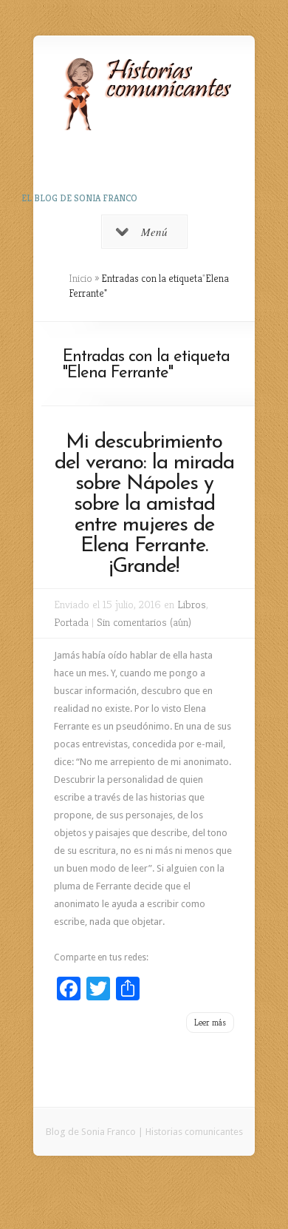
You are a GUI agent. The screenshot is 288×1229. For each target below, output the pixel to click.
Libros (191, 604)
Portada (71, 622)
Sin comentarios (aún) (144, 622)
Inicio (80, 278)
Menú (154, 231)
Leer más (210, 1022)
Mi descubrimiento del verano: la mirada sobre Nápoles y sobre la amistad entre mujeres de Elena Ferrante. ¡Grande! (144, 504)
